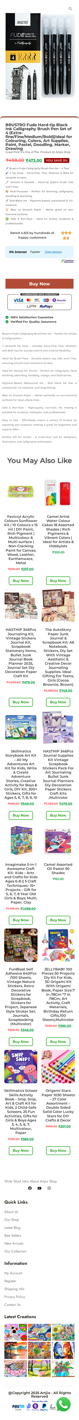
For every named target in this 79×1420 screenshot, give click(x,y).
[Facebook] (30, 1188)
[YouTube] (39, 1188)
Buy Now (39, 283)
